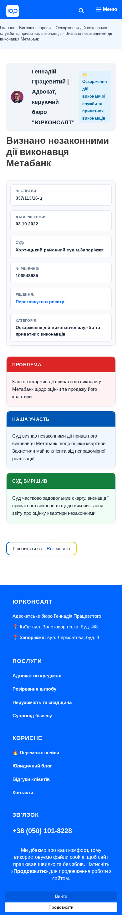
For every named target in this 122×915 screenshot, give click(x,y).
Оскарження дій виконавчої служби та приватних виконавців (58, 330)
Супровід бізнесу (32, 715)
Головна (7, 27)
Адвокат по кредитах (37, 675)
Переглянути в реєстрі (41, 301)
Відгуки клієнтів (31, 779)
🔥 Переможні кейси (36, 752)
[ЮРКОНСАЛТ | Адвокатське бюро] (12, 11)
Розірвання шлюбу (34, 689)
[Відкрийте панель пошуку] (81, 11)
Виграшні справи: (35, 27)
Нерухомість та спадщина (42, 702)
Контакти (23, 792)
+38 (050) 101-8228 (42, 831)
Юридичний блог (32, 765)
